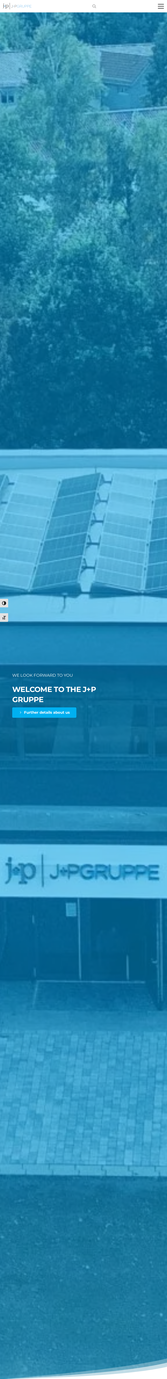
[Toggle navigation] (161, 6)
